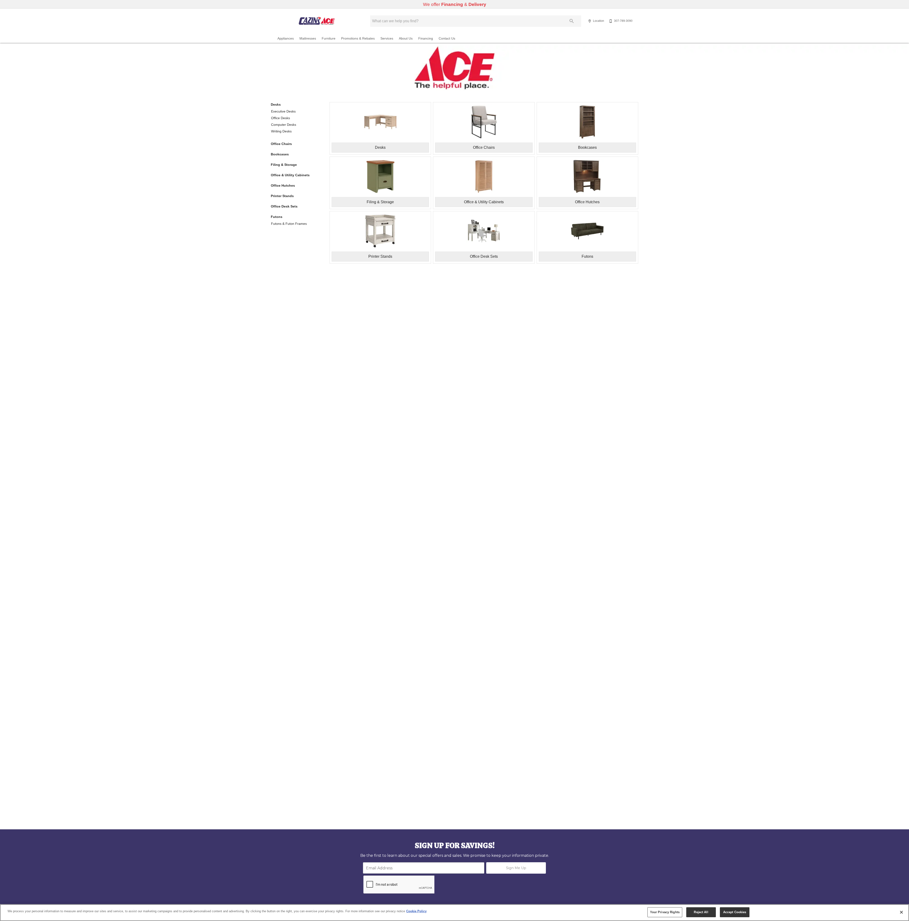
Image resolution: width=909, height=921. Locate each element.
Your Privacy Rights (665, 912)
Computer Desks (283, 124)
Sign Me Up (516, 868)
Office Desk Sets (284, 206)
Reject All (701, 912)
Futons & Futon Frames (289, 224)
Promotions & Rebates (358, 38)
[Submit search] (571, 21)
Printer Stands (282, 196)
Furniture (328, 38)
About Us (406, 38)
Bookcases (280, 154)
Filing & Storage (284, 165)
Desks (276, 104)
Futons (276, 217)
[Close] (901, 912)
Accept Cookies (734, 912)
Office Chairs (281, 144)
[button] (590, 21)
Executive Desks (283, 111)
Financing (425, 38)
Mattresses (307, 38)
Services (386, 38)
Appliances (285, 38)
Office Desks (280, 118)
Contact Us (447, 38)
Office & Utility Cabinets (290, 175)
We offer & (454, 4)
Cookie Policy (416, 911)
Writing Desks (281, 131)
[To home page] (317, 21)
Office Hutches (283, 185)
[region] (454, 912)
